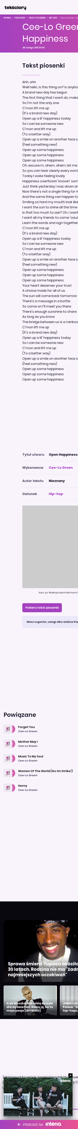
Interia (7, 17)
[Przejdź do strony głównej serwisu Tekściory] (15, 7)
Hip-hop (53, 17)
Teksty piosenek (37, 17)
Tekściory (19, 17)
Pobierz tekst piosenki (42, 608)
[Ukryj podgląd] (70, 1075)
